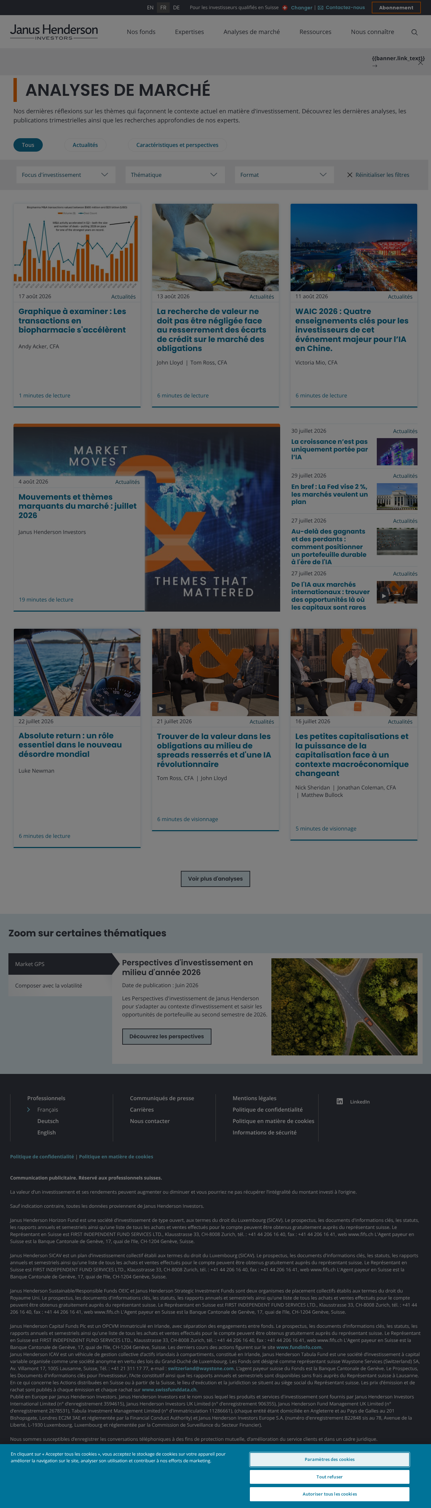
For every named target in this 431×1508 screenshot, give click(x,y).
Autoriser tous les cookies (330, 1494)
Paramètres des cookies (330, 1459)
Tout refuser (330, 1477)
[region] (215, 1476)
